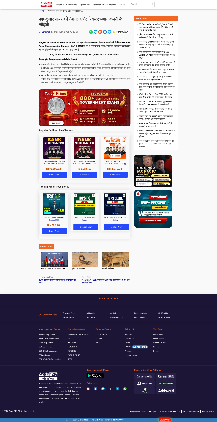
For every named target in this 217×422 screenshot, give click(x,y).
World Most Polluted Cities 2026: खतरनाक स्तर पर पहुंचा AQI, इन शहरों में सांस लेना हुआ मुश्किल (157, 134)
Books (155, 351)
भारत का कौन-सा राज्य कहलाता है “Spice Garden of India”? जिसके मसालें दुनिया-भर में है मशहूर (157, 55)
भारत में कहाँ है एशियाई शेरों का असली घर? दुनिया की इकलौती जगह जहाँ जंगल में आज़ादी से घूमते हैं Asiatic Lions (156, 45)
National (60, 4)
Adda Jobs (91, 313)
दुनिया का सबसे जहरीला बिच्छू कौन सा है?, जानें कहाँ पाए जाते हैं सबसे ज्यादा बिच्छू (156, 35)
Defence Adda (164, 317)
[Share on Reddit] (100, 32)
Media (127, 343)
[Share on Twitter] (109, 32)
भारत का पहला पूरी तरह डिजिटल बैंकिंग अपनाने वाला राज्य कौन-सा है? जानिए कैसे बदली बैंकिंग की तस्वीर (157, 87)
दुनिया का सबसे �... (79, 269)
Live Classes (158, 339)
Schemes (111, 4)
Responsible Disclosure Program (144, 411)
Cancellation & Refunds (170, 411)
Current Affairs (116, 317)
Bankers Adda (68, 317)
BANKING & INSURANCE (78, 335)
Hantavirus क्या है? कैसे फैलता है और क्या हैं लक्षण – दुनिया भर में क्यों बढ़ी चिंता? (155, 110)
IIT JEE (99, 339)
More (120, 4)
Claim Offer (165, 420)
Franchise (129, 351)
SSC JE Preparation (47, 347)
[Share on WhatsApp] (91, 32)
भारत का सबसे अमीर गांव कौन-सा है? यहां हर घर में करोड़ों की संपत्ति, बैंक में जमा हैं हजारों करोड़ (157, 63)
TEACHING (72, 347)
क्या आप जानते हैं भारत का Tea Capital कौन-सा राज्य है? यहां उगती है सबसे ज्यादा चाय (156, 70)
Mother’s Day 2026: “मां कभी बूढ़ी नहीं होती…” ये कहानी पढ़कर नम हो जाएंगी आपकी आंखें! (157, 102)
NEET (98, 343)
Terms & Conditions (191, 411)
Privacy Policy (208, 411)
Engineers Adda (141, 313)
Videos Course (159, 343)
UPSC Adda (163, 313)
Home (41, 11)
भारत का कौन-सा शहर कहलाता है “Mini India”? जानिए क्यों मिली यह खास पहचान (156, 78)
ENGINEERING (73, 355)
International (71, 4)
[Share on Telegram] (95, 32)
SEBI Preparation (46, 343)
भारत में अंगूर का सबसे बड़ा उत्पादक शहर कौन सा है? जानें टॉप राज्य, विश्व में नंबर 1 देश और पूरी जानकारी (156, 144)
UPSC (69, 359)
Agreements (85, 4)
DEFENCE (71, 351)
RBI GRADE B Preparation (50, 359)
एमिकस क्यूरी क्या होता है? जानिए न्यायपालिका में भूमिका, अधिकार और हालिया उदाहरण (156, 117)
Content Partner (131, 355)
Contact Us (129, 339)
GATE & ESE (101, 335)
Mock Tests (158, 335)
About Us (128, 335)
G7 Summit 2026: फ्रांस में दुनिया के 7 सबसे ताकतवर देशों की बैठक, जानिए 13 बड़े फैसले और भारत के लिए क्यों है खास (156, 27)
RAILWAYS (71, 343)
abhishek (46, 32)
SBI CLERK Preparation (49, 339)
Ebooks (156, 347)
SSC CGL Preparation (48, 351)
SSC (69, 339)
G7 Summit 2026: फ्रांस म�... (53, 269)
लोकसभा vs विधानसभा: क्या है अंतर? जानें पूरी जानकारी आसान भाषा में (155, 124)
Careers (136, 347)
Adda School (139, 317)
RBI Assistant (44, 355)
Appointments (99, 4)
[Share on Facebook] (105, 32)
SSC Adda (91, 317)
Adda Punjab (115, 313)
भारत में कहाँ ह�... (109, 269)
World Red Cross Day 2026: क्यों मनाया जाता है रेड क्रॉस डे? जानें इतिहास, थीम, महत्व (155, 95)
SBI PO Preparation (47, 335)
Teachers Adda (69, 313)
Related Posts (46, 246)
